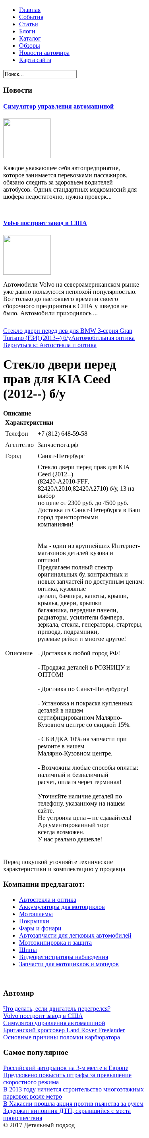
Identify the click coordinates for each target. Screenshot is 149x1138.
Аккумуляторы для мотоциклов (62, 906)
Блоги (27, 31)
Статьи (28, 24)
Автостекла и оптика (47, 899)
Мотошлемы (36, 914)
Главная (30, 9)
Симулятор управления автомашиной (58, 106)
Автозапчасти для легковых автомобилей (75, 935)
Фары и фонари (40, 928)
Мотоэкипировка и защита (55, 942)
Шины (28, 949)
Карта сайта (35, 59)
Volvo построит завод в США (45, 222)
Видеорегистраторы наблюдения (63, 957)
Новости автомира (44, 52)
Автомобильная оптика (103, 337)
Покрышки (34, 921)
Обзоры (29, 45)
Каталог (30, 38)
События (31, 17)
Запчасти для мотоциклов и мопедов (69, 964)
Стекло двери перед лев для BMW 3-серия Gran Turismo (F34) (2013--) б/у (67, 334)
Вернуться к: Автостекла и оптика (50, 345)
